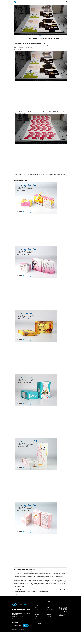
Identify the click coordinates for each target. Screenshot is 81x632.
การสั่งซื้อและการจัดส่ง (39, 612)
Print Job (40, 35)
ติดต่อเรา (60, 1)
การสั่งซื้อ (46, 1)
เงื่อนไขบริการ (37, 619)
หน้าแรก (34, 1)
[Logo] (19, 1)
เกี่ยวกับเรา (42, 1)
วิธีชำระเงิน (37, 614)
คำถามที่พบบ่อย (51, 1)
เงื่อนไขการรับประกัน (38, 621)
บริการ (37, 1)
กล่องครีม (48, 607)
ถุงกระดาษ (49, 619)
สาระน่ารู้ (56, 1)
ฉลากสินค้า (49, 616)
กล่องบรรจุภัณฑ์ (50, 605)
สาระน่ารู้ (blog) (37, 605)
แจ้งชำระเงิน (37, 616)
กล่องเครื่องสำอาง (50, 609)
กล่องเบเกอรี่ (49, 614)
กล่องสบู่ (48, 612)
